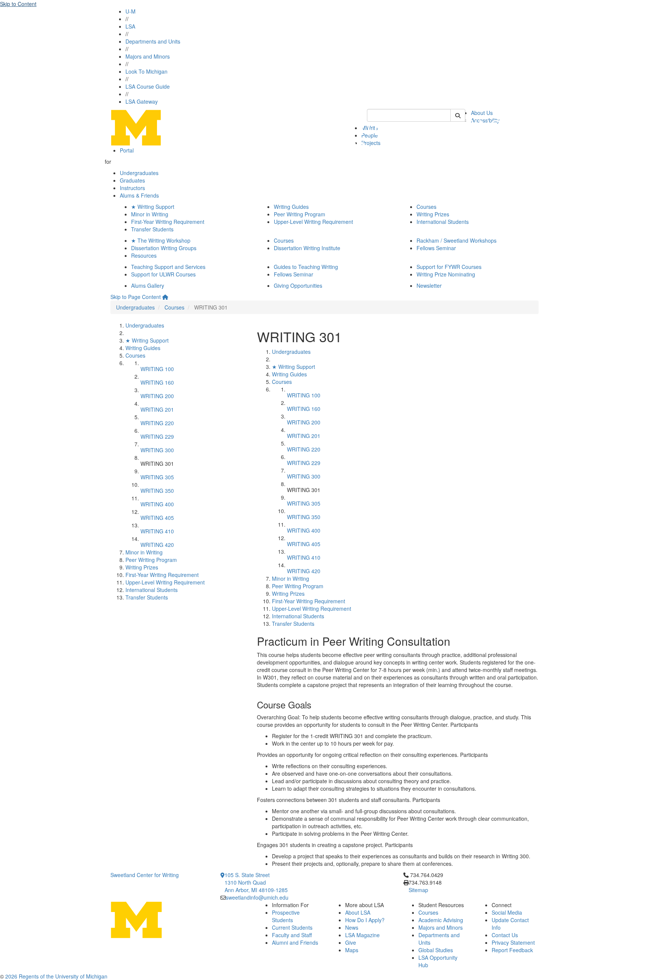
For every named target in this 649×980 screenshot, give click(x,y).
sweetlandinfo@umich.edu (257, 897)
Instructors (132, 188)
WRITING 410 (157, 531)
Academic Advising (440, 920)
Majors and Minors (147, 56)
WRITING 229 (157, 436)
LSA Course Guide (147, 86)
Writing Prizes (433, 214)
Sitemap (418, 890)
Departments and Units (152, 41)
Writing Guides (291, 206)
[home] (165, 296)
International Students (443, 221)
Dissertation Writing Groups (163, 248)
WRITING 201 (157, 409)
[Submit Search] (457, 115)
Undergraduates (139, 173)
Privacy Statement (513, 942)
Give (350, 942)
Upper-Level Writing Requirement (313, 221)
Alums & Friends (139, 195)
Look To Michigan (146, 71)
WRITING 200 (157, 396)
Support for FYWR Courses (449, 266)
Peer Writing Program (299, 214)
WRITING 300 (157, 450)
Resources (144, 255)
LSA (130, 26)
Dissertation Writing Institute (307, 248)
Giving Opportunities (298, 285)
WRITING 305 (157, 477)
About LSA (357, 912)
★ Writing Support (152, 206)
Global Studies (435, 950)
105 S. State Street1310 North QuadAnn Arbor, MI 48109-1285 (256, 882)
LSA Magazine (362, 935)
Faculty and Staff (292, 935)
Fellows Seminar (436, 248)
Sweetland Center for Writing (144, 875)
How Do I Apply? (365, 920)
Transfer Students (152, 229)
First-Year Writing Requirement (167, 221)
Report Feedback (512, 950)
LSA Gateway (141, 101)
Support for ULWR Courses (163, 274)
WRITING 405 (157, 517)
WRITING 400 (157, 504)
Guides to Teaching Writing (306, 266)
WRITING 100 (157, 369)
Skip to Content (18, 4)
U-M (130, 11)
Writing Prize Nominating (446, 274)
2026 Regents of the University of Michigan (56, 976)
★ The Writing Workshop (160, 240)
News (351, 927)
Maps (351, 950)
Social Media (507, 912)
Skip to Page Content (135, 296)
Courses (426, 206)
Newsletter (429, 285)
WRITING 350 (157, 490)
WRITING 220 (157, 423)
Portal (127, 150)
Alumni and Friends (295, 942)
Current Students (292, 927)
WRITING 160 (157, 382)
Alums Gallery (147, 285)
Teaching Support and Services (168, 266)
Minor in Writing (149, 214)
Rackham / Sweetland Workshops (457, 240)
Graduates (132, 180)
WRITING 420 (157, 544)
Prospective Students (286, 916)
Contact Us (505, 935)
